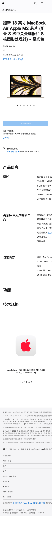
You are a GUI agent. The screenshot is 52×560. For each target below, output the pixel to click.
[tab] (17, 105)
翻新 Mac (12, 449)
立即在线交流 (13, 152)
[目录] (48, 3)
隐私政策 (6, 513)
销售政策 (24, 513)
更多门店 (42, 503)
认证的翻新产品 (9, 10)
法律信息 (32, 513)
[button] (35, 3)
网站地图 (41, 513)
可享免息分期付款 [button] (16, 59)
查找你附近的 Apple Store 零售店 (25, 503)
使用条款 (15, 513)
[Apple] (4, 449)
